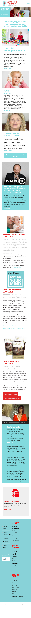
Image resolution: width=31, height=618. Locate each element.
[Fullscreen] (27, 422)
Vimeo (13, 593)
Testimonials (6, 542)
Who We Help (5, 527)
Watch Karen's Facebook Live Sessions (16, 155)
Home (5, 523)
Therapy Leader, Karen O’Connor (12, 134)
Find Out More (8, 68)
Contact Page (5, 546)
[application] (15, 414)
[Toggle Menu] (28, 3)
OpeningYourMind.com (18, 596)
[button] (15, 414)
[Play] (4, 422)
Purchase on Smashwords (12, 398)
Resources (6, 538)
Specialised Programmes (6, 533)
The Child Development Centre (14, 49)
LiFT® (12, 91)
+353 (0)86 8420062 (16, 267)
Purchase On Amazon (11, 394)
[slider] (14, 422)
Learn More (7, 208)
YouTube (14, 591)
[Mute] (24, 422)
